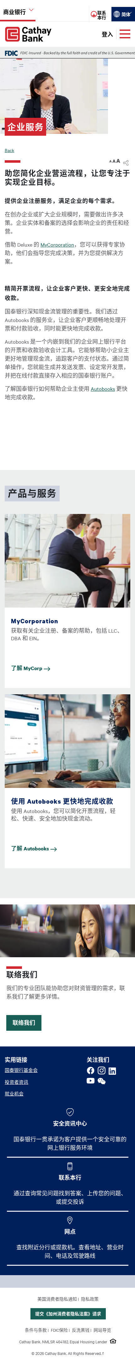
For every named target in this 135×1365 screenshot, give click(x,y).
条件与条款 (36, 1330)
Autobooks (103, 388)
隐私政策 (90, 1299)
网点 (70, 1231)
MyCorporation (57, 244)
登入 (107, 34)
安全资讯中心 (70, 1123)
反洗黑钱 (80, 1330)
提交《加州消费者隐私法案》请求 (68, 1314)
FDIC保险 (59, 1330)
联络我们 (24, 1022)
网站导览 (102, 1330)
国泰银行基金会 (21, 1070)
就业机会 (14, 1093)
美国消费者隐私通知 (57, 1299)
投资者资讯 (16, 1082)
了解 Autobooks (30, 848)
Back (9, 150)
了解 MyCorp (27, 668)
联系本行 (70, 1177)
